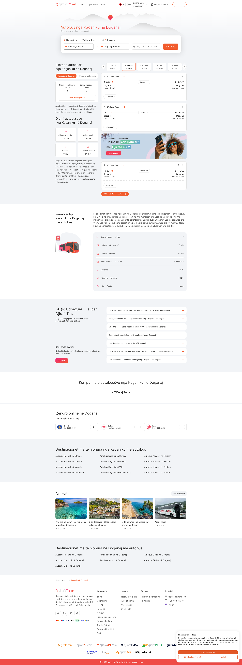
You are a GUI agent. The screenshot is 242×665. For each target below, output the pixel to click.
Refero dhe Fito (104, 621)
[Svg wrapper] (64, 645)
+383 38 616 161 (177, 601)
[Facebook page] (58, 613)
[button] (147, 310)
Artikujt (100, 613)
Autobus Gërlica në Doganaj (157, 560)
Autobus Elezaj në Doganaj (157, 554)
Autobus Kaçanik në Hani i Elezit (115, 472)
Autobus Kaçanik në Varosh (68, 467)
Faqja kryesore (61, 580)
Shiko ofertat (113, 153)
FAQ (103, 4)
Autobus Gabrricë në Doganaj (69, 560)
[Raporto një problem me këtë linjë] (178, 76)
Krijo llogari (125, 609)
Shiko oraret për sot (77, 98)
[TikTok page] (77, 613)
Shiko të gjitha (179, 493)
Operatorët (93, 4)
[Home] (65, 4)
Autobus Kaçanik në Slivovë (113, 456)
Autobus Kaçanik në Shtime (68, 456)
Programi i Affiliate (106, 629)
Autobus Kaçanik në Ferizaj (113, 461)
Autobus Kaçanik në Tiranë (157, 472)
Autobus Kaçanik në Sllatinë (157, 467)
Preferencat (126, 605)
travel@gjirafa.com (178, 596)
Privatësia (145, 601)
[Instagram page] (64, 613)
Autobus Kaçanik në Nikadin (157, 461)
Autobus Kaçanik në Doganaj (69, 554)
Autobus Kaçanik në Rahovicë (69, 472)
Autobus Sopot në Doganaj (113, 560)
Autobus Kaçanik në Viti (111, 467)
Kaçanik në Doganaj (66, 76)
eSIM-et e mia (127, 601)
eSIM (83, 4)
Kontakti (61, 361)
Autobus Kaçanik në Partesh (157, 456)
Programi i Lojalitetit (106, 617)
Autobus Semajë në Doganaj (113, 554)
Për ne (100, 605)
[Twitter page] (70, 613)
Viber (171, 605)
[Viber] (166, 604)
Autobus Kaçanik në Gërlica (68, 461)
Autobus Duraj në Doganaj (68, 566)
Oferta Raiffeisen (105, 625)
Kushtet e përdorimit (150, 596)
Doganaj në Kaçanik (87, 76)
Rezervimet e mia (128, 596)
